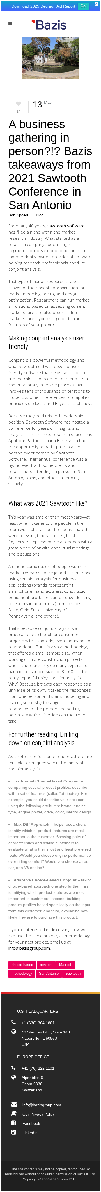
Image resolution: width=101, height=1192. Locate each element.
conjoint (46, 965)
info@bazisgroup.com (29, 948)
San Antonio (49, 973)
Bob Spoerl (18, 215)
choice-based (22, 965)
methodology (22, 973)
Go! (84, 6)
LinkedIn (30, 1132)
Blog (40, 215)
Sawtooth (73, 973)
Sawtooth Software (66, 226)
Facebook (31, 1123)
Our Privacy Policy (38, 1114)
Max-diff (65, 965)
